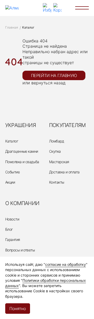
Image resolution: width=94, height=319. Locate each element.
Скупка (55, 151)
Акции (10, 182)
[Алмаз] (12, 8)
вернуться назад (48, 82)
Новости (12, 219)
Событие (12, 172)
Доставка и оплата (64, 172)
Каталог (11, 141)
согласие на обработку (65, 264)
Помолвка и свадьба (22, 162)
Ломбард (56, 141)
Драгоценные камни (21, 151)
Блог (9, 229)
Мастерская (59, 162)
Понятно (17, 308)
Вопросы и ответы (20, 250)
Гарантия (12, 239)
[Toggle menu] (82, 8)
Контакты (56, 182)
